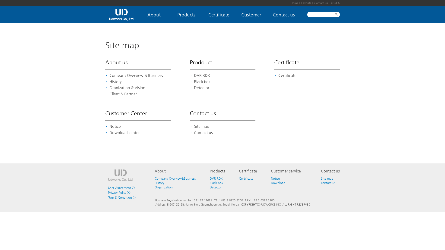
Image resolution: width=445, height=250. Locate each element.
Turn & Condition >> (122, 197)
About (154, 14)
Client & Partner (123, 94)
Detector (201, 88)
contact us (328, 182)
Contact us (321, 3)
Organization (164, 187)
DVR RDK (202, 75)
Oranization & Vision (127, 88)
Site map (201, 126)
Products (186, 14)
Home (295, 3)
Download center (124, 133)
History (115, 82)
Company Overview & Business (136, 75)
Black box (202, 82)
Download (278, 182)
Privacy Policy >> (119, 192)
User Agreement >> (121, 187)
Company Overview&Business (175, 178)
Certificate (218, 14)
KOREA (335, 3)
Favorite (306, 3)
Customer (251, 14)
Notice (115, 126)
